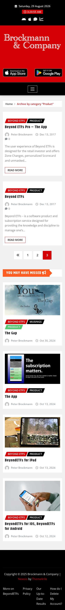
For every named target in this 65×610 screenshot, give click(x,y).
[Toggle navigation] (32, 89)
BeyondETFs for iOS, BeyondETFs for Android (30, 526)
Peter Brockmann (21, 134)
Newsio (23, 579)
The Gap (11, 333)
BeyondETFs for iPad (20, 460)
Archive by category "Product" (35, 104)
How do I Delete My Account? (56, 596)
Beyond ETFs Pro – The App (26, 127)
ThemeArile (39, 579)
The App (11, 397)
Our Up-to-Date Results (41, 596)
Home (9, 104)
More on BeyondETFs (11, 591)
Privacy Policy (27, 591)
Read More (15, 170)
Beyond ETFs (14, 197)
